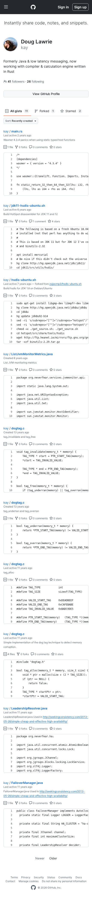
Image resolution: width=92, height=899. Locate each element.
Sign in (63, 7)
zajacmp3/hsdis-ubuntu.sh (65, 283)
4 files (11, 654)
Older (53, 858)
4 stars (55, 221)
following (35, 81)
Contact (10, 881)
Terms (14, 877)
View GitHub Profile (46, 94)
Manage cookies (29, 881)
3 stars (57, 295)
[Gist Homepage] (33, 7)
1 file (10, 147)
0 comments (40, 147)
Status (51, 877)
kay (6, 131)
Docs (79, 877)
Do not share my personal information (64, 881)
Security (39, 877)
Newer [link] (40, 858)
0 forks (22, 147)
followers (16, 81)
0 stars (57, 147)
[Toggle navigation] (6, 7)
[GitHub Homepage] (33, 887)
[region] (46, 174)
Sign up (80, 7)
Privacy (25, 877)
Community (65, 877)
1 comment (39, 221)
